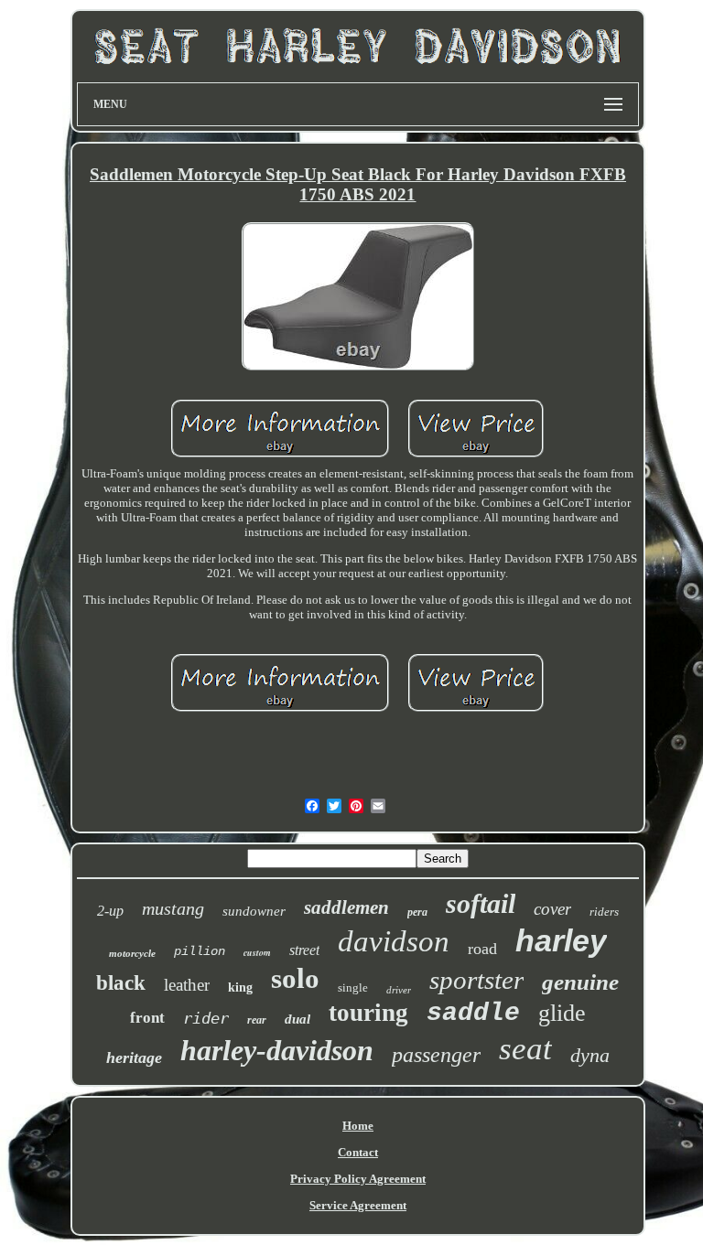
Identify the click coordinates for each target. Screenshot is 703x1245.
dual (297, 1019)
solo (295, 978)
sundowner (254, 911)
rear (256, 1020)
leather (187, 984)
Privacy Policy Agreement (358, 1179)
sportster (476, 979)
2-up (110, 910)
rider (206, 1018)
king (240, 987)
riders (604, 911)
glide (562, 1013)
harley (561, 940)
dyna (590, 1055)
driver (398, 989)
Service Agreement (357, 1205)
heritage (134, 1057)
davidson (393, 941)
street (304, 950)
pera (417, 912)
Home (357, 1125)
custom (257, 952)
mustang (173, 908)
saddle (473, 1013)
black (121, 982)
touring (368, 1012)
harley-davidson (276, 1050)
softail (480, 903)
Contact (358, 1152)
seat (525, 1049)
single (353, 987)
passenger (436, 1055)
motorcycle (132, 953)
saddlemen (346, 907)
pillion (199, 951)
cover (552, 908)
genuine (580, 982)
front (147, 1017)
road (482, 948)
